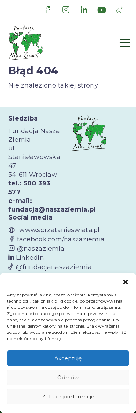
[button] (125, 281)
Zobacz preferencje (68, 396)
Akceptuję (68, 358)
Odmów (68, 377)
